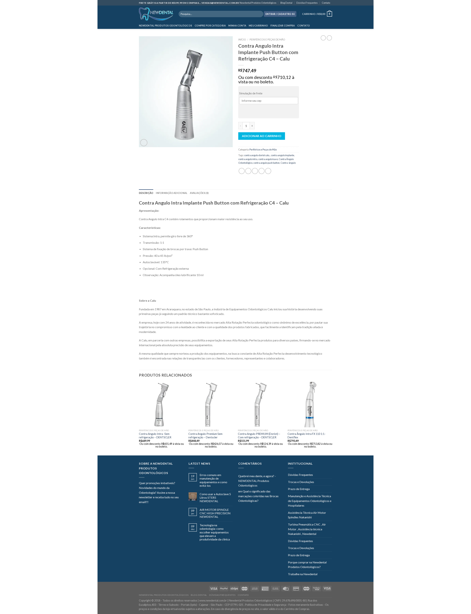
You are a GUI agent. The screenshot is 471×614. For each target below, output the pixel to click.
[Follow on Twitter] (160, 502)
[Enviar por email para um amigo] (255, 171)
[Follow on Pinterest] (169, 502)
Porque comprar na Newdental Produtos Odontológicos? (307, 564)
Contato (326, 2)
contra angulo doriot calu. (257, 155)
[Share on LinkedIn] (268, 171)
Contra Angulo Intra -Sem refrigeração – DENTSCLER (155, 435)
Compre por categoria (210, 25)
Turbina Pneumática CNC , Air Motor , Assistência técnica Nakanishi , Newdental (307, 529)
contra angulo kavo (268, 159)
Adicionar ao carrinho (261, 136)
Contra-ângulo (288, 162)
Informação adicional (171, 192)
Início (242, 39)
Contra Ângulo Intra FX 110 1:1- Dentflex (306, 435)
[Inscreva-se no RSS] (173, 502)
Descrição (146, 192)
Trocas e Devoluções (301, 482)
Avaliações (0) (199, 192)
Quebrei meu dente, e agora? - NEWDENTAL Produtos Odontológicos (257, 480)
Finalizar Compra (282, 25)
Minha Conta (237, 25)
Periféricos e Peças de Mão (267, 39)
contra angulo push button (266, 162)
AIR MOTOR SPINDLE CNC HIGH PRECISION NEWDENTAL (215, 513)
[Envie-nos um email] (164, 502)
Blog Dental (286, 2)
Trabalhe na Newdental (302, 574)
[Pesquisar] (260, 14)
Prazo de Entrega (299, 489)
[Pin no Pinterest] (261, 171)
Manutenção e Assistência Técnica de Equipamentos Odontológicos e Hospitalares (309, 500)
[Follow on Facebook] (151, 502)
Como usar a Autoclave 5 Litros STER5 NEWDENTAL (215, 497)
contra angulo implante (282, 155)
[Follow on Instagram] (155, 502)
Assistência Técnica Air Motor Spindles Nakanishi (307, 515)
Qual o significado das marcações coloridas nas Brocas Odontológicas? (258, 495)
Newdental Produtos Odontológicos (258, 2)
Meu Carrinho (258, 25)
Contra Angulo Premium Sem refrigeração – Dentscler (205, 435)
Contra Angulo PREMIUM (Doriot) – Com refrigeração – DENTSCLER (259, 435)
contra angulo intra (247, 159)
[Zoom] (143, 142)
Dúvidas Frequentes (307, 2)
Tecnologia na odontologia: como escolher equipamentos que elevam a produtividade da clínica (215, 532)
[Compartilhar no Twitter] (248, 171)
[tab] (146, 193)
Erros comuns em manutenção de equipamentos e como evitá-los (213, 480)
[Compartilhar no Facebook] (242, 171)
